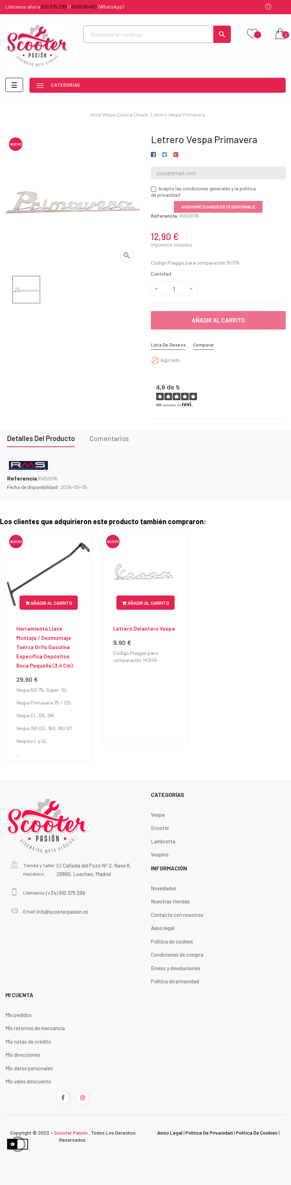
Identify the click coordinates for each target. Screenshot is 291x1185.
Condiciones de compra (177, 954)
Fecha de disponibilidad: (33, 487)
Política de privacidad (175, 981)
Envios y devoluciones (175, 968)
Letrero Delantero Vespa (144, 628)
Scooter (160, 828)
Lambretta (163, 841)
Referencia (22, 478)
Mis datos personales (29, 1068)
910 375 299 (54, 7)
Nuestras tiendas (170, 901)
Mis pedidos (18, 1015)
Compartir (154, 155)
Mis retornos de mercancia (35, 1028)
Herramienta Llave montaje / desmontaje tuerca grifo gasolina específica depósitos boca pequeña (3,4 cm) (44, 647)
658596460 (84, 7)
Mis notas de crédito (28, 1041)
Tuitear (164, 155)
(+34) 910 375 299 (65, 893)
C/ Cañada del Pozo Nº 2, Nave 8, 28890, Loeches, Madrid (93, 869)
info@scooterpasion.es (62, 911)
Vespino (160, 854)
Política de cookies (172, 941)
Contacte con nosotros (177, 915)
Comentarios (109, 438)
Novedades (163, 888)
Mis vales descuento (28, 1081)
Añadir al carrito (218, 320)
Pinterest (176, 155)
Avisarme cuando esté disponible (218, 206)
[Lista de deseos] (252, 34)
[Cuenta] (268, 7)
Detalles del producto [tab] (41, 438)
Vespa (158, 814)
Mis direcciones (22, 1054)
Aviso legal (162, 928)
